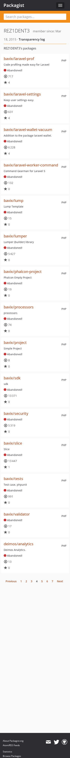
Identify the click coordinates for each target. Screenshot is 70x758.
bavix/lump (13, 200)
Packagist (14, 5)
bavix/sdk (12, 377)
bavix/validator (17, 514)
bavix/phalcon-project (23, 271)
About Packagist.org (13, 740)
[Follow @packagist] (56, 742)
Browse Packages (12, 756)
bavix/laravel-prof (19, 58)
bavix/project (15, 342)
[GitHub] (64, 742)
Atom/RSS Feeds (11, 745)
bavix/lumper (15, 236)
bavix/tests (13, 478)
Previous (11, 581)
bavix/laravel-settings (22, 94)
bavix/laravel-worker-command (31, 165)
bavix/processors (19, 307)
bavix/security (16, 413)
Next (60, 581)
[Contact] (48, 742)
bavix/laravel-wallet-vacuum (28, 129)
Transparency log (32, 39)
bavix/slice (13, 443)
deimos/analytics (18, 543)
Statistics (7, 751)
